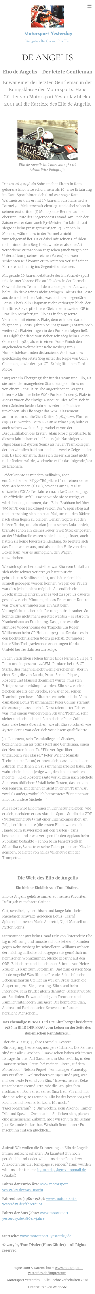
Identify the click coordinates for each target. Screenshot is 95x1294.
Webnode (60, 1287)
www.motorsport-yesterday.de (45, 1236)
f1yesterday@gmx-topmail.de (61, 1170)
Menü (89, 5)
